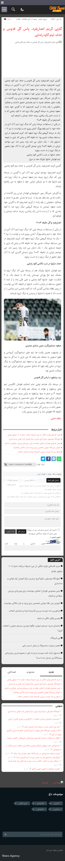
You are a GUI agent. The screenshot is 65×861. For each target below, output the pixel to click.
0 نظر (9, 19)
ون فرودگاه (55, 638)
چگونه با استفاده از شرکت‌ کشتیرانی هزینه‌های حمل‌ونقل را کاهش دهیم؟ (33, 738)
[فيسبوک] (48, 459)
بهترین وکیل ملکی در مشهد (48, 618)
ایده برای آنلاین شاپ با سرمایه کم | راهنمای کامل (42, 726)
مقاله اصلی (56, 418)
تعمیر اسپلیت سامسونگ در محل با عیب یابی (41, 645)
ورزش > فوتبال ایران (44, 474)
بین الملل (23, 803)
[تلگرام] (53, 459)
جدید (51, 672)
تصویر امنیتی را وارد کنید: (25, 543)
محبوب (30, 672)
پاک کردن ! (10, 531)
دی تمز (49, 850)
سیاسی (57, 809)
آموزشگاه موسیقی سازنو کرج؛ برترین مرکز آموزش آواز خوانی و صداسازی (34, 439)
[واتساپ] (59, 459)
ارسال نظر (21, 531)
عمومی (59, 706)
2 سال (47, 749)
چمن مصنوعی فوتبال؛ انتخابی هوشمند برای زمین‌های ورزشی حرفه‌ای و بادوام (32, 443)
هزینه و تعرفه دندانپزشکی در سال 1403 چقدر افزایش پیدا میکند (36, 753)
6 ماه (57, 722)
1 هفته (56, 715)
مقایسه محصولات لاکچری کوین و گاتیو (46, 768)
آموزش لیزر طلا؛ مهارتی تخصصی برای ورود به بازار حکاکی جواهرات (36, 447)
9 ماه (19, 726)
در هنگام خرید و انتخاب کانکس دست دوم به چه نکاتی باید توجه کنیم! (34, 761)
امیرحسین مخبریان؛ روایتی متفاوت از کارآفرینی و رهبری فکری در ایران (34, 719)
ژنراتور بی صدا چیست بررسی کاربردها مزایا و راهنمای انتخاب (39, 451)
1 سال (46, 734)
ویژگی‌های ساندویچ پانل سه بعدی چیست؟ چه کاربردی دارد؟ (38, 757)
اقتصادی (40, 803)
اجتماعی (40, 809)
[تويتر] (43, 459)
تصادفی (12, 672)
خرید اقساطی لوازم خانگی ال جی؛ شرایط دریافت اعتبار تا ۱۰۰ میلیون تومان (34, 434)
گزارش (57, 803)
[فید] (2, 2)
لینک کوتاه (40, 464)
